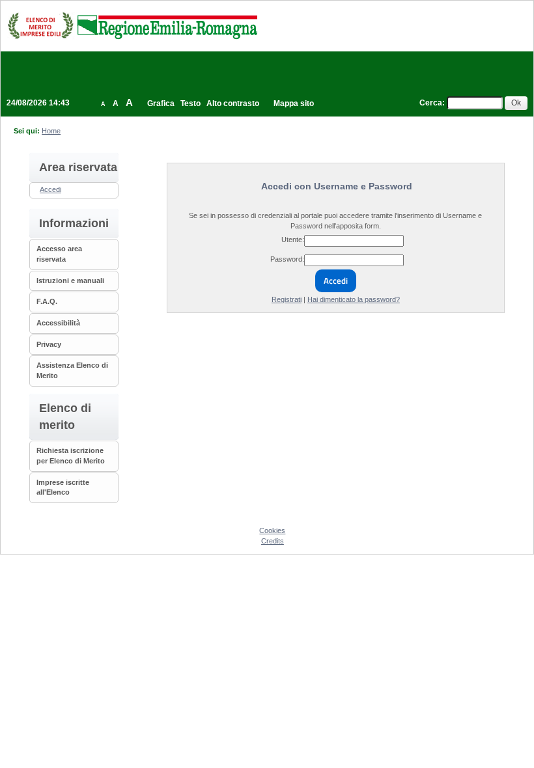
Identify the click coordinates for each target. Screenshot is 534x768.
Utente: (292, 239)
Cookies (272, 530)
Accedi (50, 189)
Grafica (161, 103)
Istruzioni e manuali (70, 280)
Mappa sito (294, 103)
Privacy (48, 344)
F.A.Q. (46, 301)
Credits (272, 541)
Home (51, 131)
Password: (287, 259)
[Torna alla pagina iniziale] (132, 25)
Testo (190, 103)
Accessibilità (58, 323)
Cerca (430, 102)
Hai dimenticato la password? (353, 299)
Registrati (287, 299)
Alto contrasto (232, 103)
